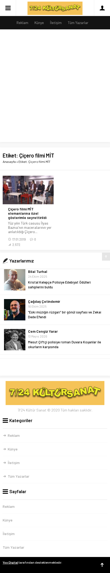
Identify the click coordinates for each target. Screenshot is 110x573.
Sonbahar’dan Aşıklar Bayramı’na (53, 350)
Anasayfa (9, 161)
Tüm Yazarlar (78, 22)
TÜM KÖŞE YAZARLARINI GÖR (55, 367)
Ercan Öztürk (39, 339)
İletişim (56, 22)
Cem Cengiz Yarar (43, 310)
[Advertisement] (55, 87)
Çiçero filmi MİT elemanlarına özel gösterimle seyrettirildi (27, 213)
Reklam (22, 22)
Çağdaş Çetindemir (44, 280)
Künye (39, 22)
